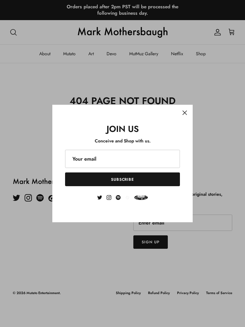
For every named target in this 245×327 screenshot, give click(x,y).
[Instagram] (109, 197)
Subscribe (122, 179)
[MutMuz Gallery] (141, 197)
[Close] (185, 113)
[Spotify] (118, 197)
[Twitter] (99, 197)
